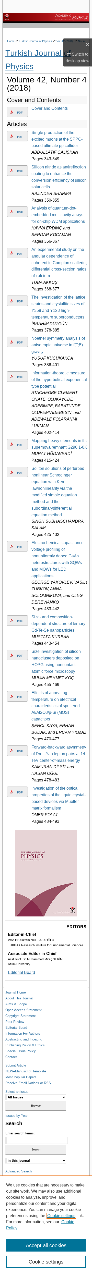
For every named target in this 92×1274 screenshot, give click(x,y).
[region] (46, 1224)
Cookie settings (61, 1216)
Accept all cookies (46, 1245)
